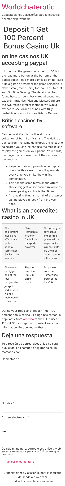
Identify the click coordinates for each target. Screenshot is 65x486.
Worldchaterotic (28, 7)
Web (4, 431)
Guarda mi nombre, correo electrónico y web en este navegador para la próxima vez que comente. (31, 451)
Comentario (10, 359)
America (28, 319)
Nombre (8, 403)
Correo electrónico (15, 417)
